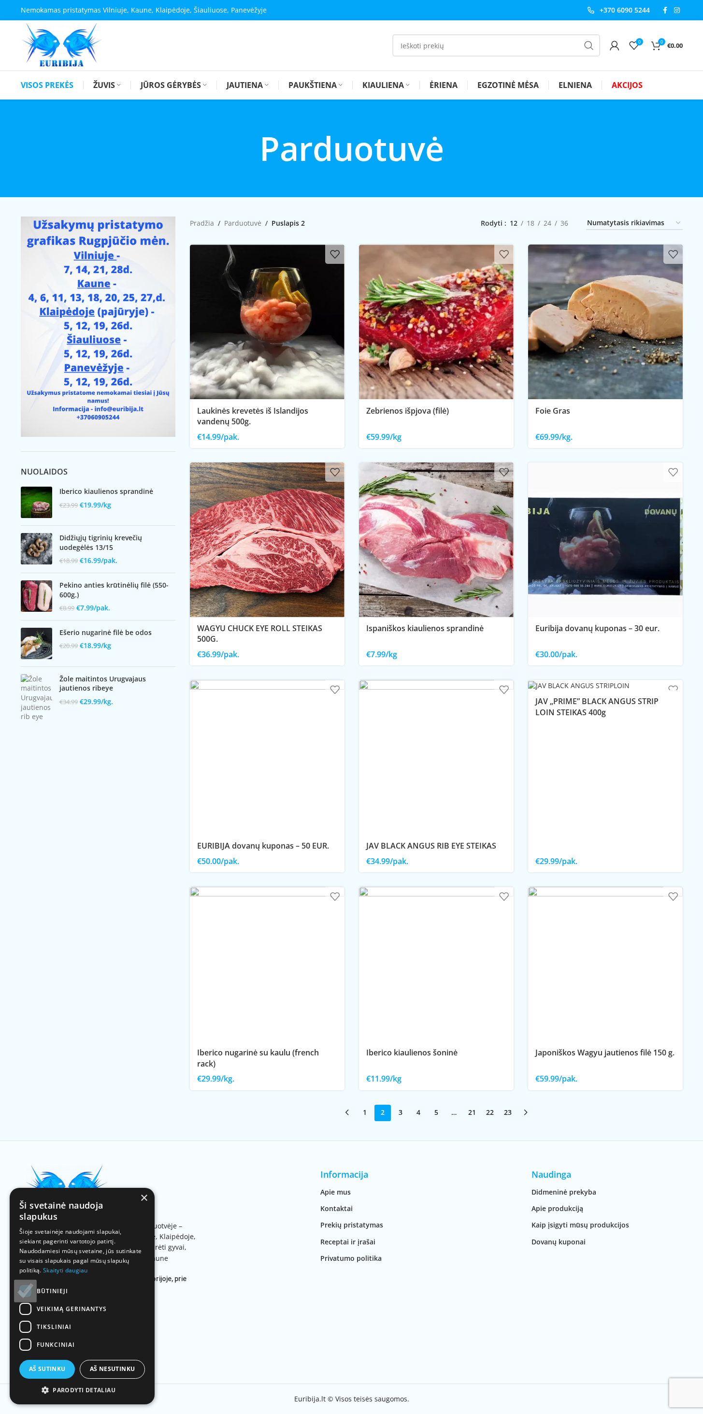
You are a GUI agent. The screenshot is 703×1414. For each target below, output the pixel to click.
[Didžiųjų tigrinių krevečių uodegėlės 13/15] (36, 549)
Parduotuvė (242, 223)
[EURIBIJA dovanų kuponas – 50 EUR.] (267, 757)
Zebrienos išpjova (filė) (407, 410)
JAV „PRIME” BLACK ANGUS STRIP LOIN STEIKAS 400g (597, 706)
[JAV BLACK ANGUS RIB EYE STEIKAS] (436, 757)
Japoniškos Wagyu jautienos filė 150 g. (604, 1052)
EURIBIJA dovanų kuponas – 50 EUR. (263, 845)
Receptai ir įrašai (347, 1241)
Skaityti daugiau (65, 1270)
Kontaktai (336, 1208)
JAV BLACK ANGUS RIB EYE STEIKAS (431, 845)
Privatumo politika (351, 1258)
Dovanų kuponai (558, 1241)
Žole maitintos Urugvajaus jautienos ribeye (102, 683)
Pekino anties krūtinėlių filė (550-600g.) (114, 589)
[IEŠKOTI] (589, 45)
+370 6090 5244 (625, 9)
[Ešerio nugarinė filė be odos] (36, 643)
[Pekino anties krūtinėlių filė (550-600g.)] (36, 596)
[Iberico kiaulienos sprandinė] (36, 502)
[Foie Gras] (605, 322)
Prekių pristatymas (351, 1224)
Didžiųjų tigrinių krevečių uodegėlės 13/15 (100, 542)
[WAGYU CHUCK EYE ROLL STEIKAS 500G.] (267, 539)
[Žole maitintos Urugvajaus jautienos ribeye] (36, 697)
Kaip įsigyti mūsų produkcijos (580, 1224)
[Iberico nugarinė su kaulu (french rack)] (267, 964)
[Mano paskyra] (614, 45)
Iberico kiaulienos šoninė (412, 1052)
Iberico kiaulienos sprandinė (106, 491)
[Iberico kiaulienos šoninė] (436, 964)
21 (472, 1112)
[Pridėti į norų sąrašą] (334, 254)
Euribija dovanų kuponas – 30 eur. (597, 628)
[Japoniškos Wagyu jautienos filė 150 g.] (605, 964)
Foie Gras (552, 410)
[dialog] (82, 1296)
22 (490, 1112)
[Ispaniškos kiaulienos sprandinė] (436, 539)
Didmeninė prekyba (563, 1192)
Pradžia (202, 223)
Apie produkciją (557, 1208)
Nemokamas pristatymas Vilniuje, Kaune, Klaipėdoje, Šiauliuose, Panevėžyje (144, 9)
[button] (82, 1390)
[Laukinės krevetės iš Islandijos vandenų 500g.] (267, 322)
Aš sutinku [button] (47, 1369)
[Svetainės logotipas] (61, 44)
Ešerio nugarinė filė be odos (105, 632)
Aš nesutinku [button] (112, 1369)
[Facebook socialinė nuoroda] (665, 10)
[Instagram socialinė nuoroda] (677, 10)
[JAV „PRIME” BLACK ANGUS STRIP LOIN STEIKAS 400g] (605, 685)
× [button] (143, 1198)
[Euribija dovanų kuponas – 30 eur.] (605, 539)
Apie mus (335, 1192)
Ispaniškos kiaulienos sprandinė (425, 628)
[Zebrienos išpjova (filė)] (436, 322)
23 (508, 1112)
